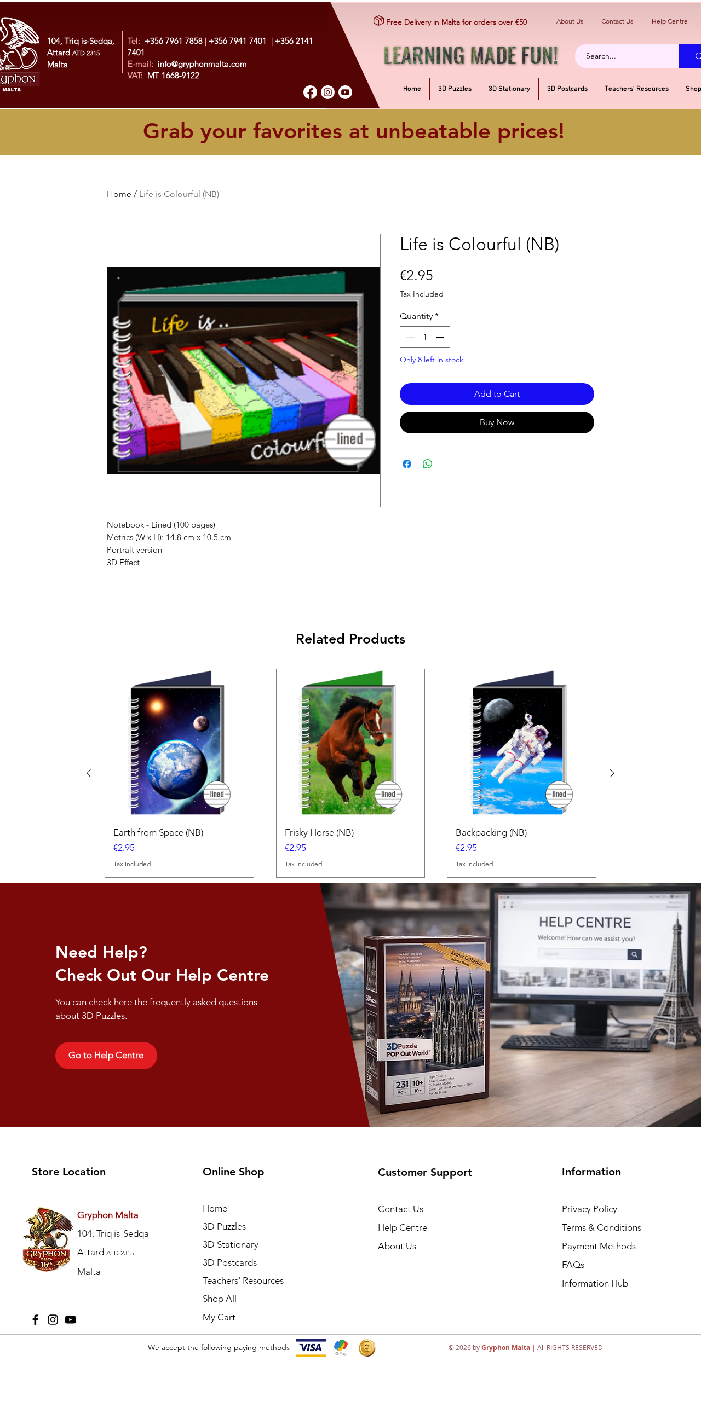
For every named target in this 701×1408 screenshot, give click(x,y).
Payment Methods (600, 1246)
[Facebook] (310, 92)
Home (119, 194)
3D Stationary (230, 1244)
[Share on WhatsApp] (427, 464)
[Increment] (441, 337)
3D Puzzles (224, 1226)
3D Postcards (230, 1262)
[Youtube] (345, 92)
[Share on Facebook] (406, 464)
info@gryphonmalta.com (202, 64)
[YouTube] (70, 1319)
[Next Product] (612, 773)
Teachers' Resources (243, 1280)
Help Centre (670, 21)
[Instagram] (328, 92)
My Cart (219, 1317)
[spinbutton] (425, 337)
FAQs (573, 1264)
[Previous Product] (88, 773)
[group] (350, 773)
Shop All (220, 1298)
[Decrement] (409, 337)
